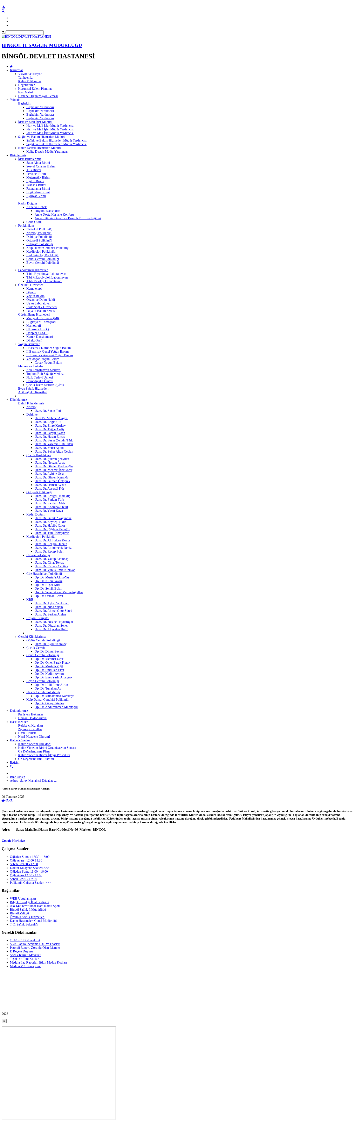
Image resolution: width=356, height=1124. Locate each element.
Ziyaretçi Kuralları (30, 729)
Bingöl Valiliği (19, 913)
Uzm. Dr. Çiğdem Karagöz (52, 529)
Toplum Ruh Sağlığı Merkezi (45, 373)
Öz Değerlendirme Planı (34, 751)
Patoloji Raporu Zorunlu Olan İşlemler (35, 947)
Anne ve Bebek (36, 207)
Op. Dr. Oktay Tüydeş (49, 703)
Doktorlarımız (19, 710)
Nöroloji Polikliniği (39, 233)
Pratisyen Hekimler (30, 714)
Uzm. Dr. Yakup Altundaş (51, 559)
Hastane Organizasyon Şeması (38, 96)
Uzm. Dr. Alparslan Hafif (51, 629)
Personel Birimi (36, 173)
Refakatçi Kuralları (30, 725)
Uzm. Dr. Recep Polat (49, 551)
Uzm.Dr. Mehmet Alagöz (51, 418)
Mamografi (33, 325)
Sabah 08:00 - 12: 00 (23, 879)
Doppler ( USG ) (37, 333)
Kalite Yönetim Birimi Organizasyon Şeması (47, 747)
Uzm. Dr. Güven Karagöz (51, 477)
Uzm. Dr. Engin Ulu (48, 422)
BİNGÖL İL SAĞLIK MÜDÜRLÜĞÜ (42, 45)
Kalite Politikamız (29, 81)
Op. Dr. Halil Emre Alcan (51, 684)
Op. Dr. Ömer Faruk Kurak (52, 662)
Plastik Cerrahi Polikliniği (43, 692)
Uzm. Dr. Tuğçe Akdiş (49, 429)
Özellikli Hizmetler (30, 285)
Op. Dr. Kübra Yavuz (48, 581)
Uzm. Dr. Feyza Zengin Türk (54, 440)
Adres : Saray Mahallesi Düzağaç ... (33, 780)
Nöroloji (31, 407)
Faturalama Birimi (38, 188)
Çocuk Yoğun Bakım (48, 362)
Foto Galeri (25, 92)
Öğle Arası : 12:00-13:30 (26, 860)
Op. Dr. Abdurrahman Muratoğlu (56, 707)
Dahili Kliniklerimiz (31, 403)
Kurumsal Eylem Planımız (35, 88)
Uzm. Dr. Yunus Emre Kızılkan (55, 570)
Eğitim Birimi (35, 181)
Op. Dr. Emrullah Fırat (49, 670)
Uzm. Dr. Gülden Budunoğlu (54, 466)
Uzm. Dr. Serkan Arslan (50, 614)
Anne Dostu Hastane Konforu (54, 214)
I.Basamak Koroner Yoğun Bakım (48, 348)
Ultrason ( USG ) (37, 329)
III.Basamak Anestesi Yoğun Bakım (49, 355)
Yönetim (15, 99)
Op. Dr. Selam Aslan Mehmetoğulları (59, 592)
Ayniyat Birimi (36, 196)
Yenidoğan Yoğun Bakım (42, 359)
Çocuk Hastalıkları (38, 455)
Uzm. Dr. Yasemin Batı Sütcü (54, 444)
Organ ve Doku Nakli (40, 299)
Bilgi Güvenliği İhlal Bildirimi (29, 902)
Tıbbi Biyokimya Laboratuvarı (46, 273)
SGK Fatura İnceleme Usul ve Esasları (35, 944)
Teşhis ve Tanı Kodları (24, 958)
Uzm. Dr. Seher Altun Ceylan (54, 451)
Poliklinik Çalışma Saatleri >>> (30, 882)
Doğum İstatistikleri (47, 210)
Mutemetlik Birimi (38, 177)
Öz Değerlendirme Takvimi (36, 759)
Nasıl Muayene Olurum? (34, 736)
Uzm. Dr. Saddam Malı (50, 503)
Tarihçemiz (25, 77)
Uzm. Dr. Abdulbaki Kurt (51, 507)
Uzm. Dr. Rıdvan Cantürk (51, 566)
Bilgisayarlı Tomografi (41, 322)
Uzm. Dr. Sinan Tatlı (48, 410)
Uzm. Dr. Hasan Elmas (50, 436)
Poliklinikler (26, 225)
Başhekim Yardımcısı (40, 107)
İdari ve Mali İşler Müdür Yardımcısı (50, 125)
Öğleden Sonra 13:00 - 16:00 (29, 871)
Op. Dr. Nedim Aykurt (49, 673)
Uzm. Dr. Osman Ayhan (50, 485)
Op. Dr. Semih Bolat (48, 588)
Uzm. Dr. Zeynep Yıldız (50, 522)
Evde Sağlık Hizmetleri (41, 307)
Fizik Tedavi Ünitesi (39, 377)
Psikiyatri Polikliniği (39, 244)
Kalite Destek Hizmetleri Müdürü (40, 148)
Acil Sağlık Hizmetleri (32, 392)
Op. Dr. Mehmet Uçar (49, 659)
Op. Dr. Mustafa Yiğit (49, 666)
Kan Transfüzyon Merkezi (43, 370)
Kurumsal (16, 70)
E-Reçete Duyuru (21, 951)
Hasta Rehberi (19, 721)
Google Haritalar (13, 840)
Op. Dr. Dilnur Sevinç (49, 651)
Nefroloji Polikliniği (39, 229)
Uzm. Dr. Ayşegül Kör (49, 488)
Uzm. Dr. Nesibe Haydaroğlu (54, 622)
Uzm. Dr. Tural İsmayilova (52, 533)
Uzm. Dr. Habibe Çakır (50, 525)
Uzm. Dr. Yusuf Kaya (49, 510)
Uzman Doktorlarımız (32, 718)
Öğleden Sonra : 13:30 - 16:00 (29, 856)
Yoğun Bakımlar (29, 344)
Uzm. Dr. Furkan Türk (49, 499)
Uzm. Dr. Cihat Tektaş (49, 562)
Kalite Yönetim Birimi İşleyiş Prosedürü (44, 755)
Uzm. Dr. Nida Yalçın (49, 607)
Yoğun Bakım (35, 296)
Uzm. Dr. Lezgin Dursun (51, 544)
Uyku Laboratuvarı (38, 303)
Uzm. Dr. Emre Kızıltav (50, 425)
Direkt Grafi (34, 340)
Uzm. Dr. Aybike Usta (49, 473)
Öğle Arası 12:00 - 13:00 (26, 875)
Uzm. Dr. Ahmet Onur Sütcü (53, 610)
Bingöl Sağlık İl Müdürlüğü (28, 909)
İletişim (14, 762)
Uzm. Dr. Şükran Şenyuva (52, 459)
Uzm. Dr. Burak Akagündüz (53, 518)
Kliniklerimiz (18, 399)
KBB (29, 599)
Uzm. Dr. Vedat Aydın (49, 447)
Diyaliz (31, 292)
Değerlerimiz (26, 85)
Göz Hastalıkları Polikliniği (44, 573)
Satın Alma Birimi (38, 162)
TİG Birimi (33, 170)
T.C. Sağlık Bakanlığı (24, 924)
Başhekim (24, 103)
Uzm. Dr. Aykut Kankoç (51, 644)
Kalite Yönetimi (20, 740)
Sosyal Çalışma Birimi (40, 166)
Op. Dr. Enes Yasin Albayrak (53, 677)
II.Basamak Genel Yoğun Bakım (47, 351)
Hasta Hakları (27, 733)
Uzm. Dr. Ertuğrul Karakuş (52, 496)
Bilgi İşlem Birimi (38, 192)
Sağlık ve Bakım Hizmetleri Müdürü (42, 136)
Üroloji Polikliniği (38, 555)
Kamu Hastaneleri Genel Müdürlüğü (33, 920)
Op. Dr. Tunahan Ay (48, 688)
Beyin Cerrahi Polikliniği (42, 262)
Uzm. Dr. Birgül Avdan (50, 433)
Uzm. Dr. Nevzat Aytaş (50, 462)
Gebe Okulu (34, 222)
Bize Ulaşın (17, 777)
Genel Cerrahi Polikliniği (42, 259)
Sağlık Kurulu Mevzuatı (25, 955)
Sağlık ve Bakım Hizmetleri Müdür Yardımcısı (56, 140)
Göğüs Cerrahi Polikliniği (43, 640)
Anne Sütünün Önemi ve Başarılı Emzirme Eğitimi (68, 218)
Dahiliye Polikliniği (39, 236)
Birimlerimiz (18, 155)
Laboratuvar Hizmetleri (33, 270)
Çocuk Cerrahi (36, 647)
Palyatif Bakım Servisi (40, 310)
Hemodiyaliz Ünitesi (39, 381)
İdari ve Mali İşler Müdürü (35, 122)
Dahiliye (31, 414)
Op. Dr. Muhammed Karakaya (54, 696)
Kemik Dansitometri (39, 336)
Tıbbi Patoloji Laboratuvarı (44, 281)
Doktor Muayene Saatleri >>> (29, 868)
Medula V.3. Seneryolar (25, 966)
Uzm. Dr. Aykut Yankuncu (52, 603)
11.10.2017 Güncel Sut (25, 940)
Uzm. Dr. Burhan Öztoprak (52, 481)
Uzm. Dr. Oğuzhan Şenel (51, 625)
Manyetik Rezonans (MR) (43, 318)
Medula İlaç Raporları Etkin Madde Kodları (38, 962)
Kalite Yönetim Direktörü (34, 744)
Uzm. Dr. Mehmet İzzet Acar (53, 470)
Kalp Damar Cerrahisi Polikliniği (47, 248)
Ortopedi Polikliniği (39, 240)
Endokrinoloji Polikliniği (42, 255)
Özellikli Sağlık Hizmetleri (27, 917)
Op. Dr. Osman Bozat (49, 596)
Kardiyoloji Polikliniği (40, 251)
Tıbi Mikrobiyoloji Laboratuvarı (47, 277)
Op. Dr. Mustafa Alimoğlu (52, 577)
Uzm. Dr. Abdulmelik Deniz (53, 547)
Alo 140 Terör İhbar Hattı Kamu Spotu (35, 906)
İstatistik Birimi (36, 185)
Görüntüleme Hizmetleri (34, 314)
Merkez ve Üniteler (30, 366)
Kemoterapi (34, 288)
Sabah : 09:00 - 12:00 (24, 864)
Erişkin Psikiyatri (37, 618)
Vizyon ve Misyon (30, 73)
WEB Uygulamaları (23, 898)
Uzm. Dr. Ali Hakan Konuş (52, 540)
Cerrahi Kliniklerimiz (32, 636)
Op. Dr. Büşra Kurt (47, 584)
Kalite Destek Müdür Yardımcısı (47, 151)
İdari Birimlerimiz (29, 159)
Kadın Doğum (27, 203)
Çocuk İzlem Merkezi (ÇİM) (45, 385)
